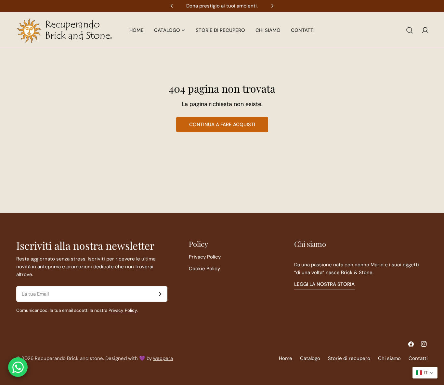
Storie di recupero (349, 358)
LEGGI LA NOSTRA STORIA (324, 284)
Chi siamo (389, 358)
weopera (163, 358)
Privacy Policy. (123, 310)
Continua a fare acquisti (222, 124)
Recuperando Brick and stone (69, 358)
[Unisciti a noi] (160, 294)
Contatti (418, 358)
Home (285, 358)
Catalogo (310, 358)
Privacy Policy (205, 257)
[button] (425, 372)
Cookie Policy (204, 268)
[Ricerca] (409, 30)
